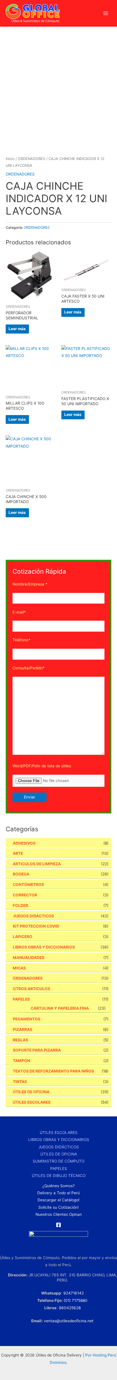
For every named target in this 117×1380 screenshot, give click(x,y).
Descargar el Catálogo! (58, 1200)
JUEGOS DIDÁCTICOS (33, 916)
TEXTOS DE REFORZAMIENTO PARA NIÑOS (53, 1071)
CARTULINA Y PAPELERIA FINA (60, 1008)
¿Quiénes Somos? (58, 1186)
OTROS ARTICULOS (31, 988)
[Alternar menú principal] (105, 13)
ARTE (18, 853)
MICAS (19, 968)
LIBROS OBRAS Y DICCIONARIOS (44, 947)
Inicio (10, 159)
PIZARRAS (22, 1029)
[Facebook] (58, 1224)
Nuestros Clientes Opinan (58, 1214)
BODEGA (21, 874)
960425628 (70, 1308)
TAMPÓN (21, 1060)
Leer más (17, 328)
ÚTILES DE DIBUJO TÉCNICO (58, 1175)
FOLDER (20, 905)
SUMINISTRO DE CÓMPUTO (58, 1161)
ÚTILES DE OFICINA (31, 1092)
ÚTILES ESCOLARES (32, 1102)
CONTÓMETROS (28, 884)
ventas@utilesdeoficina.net (68, 1321)
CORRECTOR (25, 895)
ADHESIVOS (24, 843)
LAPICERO (22, 936)
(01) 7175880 (75, 1300)
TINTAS (20, 1081)
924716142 (73, 1293)
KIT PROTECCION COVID (36, 926)
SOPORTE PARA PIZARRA (37, 1050)
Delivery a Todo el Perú (58, 1193)
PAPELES (21, 999)
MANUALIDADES (28, 957)
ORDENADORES (31, 159)
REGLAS (20, 1040)
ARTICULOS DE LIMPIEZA (37, 864)
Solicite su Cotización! (58, 1207)
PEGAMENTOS (26, 1019)
